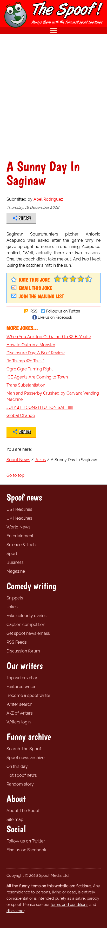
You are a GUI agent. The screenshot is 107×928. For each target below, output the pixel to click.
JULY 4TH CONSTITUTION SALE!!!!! (39, 407)
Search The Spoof (23, 748)
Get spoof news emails (28, 633)
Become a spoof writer (28, 695)
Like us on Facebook (55, 317)
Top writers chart (22, 677)
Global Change (20, 415)
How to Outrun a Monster (30, 344)
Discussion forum (23, 651)
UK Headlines (19, 518)
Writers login (18, 722)
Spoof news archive (25, 757)
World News (18, 527)
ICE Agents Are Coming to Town (37, 377)
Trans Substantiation (25, 385)
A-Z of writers (19, 713)
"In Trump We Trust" (25, 360)
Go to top (15, 475)
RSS (33, 311)
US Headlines (19, 509)
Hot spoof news (21, 775)
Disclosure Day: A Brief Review (35, 352)
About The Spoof (22, 810)
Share (25, 218)
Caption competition (25, 624)
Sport (11, 553)
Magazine (15, 571)
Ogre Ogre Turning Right (29, 369)
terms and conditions (69, 904)
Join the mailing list (41, 296)
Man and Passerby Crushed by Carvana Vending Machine (52, 396)
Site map (14, 819)
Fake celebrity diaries (26, 615)
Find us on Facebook (26, 849)
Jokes (12, 606)
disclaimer (15, 911)
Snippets (14, 598)
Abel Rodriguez (48, 199)
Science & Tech (21, 544)
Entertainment (19, 535)
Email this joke (35, 288)
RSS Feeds (16, 642)
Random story (20, 784)
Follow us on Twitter (63, 311)
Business (15, 562)
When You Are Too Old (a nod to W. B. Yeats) (48, 336)
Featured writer (21, 686)
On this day (17, 766)
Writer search (19, 704)
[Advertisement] (53, 96)
